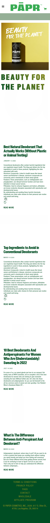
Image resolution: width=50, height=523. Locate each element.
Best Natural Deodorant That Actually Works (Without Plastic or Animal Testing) (25, 151)
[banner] (26, 6)
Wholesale (25, 496)
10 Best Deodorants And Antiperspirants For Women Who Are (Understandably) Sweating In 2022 (22, 356)
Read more (9, 208)
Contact (25, 492)
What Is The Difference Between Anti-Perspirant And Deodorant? (23, 439)
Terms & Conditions (25, 482)
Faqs (25, 489)
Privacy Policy (25, 485)
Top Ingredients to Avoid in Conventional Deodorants (21, 249)
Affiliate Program (25, 500)
